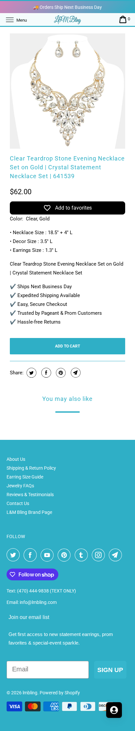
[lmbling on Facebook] (31, 555)
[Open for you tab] (114, 710)
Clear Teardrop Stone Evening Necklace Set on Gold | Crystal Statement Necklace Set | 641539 (67, 167)
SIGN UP (110, 669)
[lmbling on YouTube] (48, 555)
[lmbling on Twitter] (14, 555)
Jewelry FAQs (20, 485)
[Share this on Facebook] (45, 373)
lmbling (30, 692)
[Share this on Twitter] (30, 373)
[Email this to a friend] (75, 373)
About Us (16, 459)
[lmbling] (67, 19)
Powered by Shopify (60, 692)
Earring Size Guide (25, 476)
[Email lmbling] (117, 555)
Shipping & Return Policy (31, 468)
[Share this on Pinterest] (60, 373)
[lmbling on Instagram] (99, 555)
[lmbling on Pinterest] (65, 555)
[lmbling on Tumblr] (82, 555)
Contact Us (18, 503)
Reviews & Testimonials (30, 494)
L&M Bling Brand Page (29, 512)
